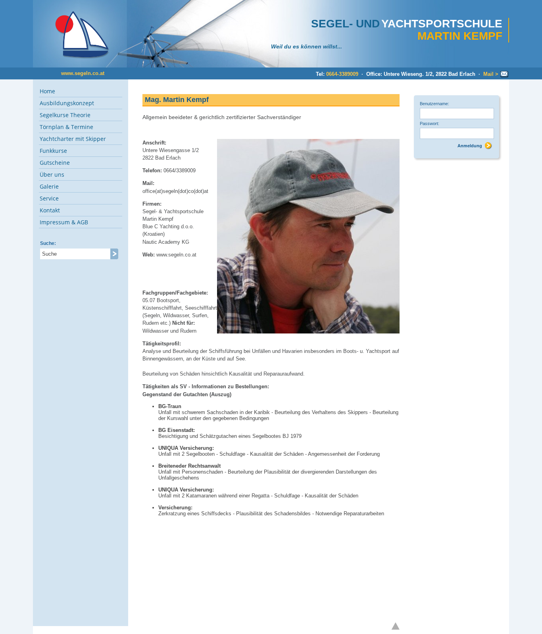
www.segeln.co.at (82, 73)
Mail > (491, 74)
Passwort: (429, 123)
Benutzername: (434, 103)
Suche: (48, 243)
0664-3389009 (342, 74)
